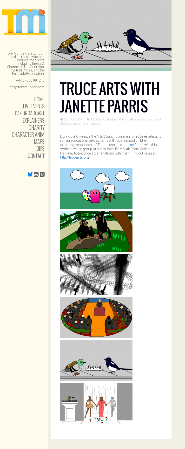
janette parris (80, 123)
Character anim (28, 134)
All (92, 119)
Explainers (34, 120)
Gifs (40, 148)
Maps (39, 141)
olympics (96, 123)
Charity (37, 127)
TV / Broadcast (29, 113)
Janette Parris (133, 145)
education (65, 123)
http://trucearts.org (74, 157)
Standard (111, 119)
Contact (36, 155)
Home (39, 99)
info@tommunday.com (27, 87)
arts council (154, 119)
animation (139, 119)
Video (122, 119)
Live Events (34, 106)
